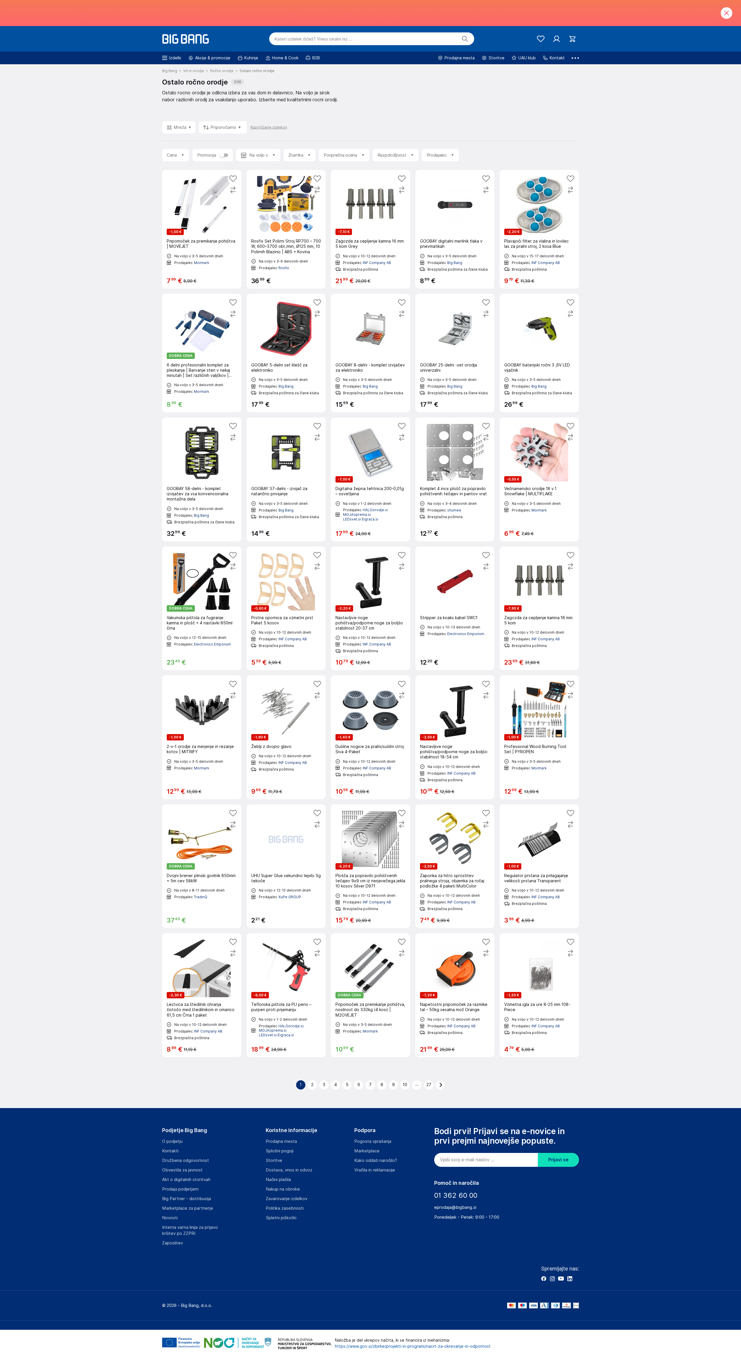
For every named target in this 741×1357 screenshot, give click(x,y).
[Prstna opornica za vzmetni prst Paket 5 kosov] (286, 608)
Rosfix (283, 268)
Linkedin (569, 1278)
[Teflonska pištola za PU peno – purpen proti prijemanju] (286, 995)
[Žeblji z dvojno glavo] (286, 737)
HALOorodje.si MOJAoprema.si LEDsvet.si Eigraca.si (365, 514)
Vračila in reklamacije (374, 1170)
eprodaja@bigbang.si (455, 1207)
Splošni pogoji (280, 1151)
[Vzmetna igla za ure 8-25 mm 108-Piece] (539, 995)
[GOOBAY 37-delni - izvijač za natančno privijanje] (286, 479)
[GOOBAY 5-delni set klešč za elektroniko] (286, 353)
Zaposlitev (172, 1243)
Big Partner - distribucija (186, 1198)
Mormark (201, 263)
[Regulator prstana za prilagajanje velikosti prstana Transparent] (539, 866)
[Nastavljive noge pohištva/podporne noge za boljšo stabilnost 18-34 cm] (455, 737)
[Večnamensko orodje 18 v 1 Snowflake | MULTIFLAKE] (539, 479)
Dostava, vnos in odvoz (289, 1170)
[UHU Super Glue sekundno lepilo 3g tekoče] (286, 866)
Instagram (552, 1278)
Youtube (561, 1278)
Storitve (274, 1160)
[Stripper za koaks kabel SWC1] (455, 608)
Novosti (170, 1217)
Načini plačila (278, 1179)
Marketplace (366, 1151)
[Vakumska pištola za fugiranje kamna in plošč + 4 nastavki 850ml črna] (201, 608)
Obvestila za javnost (182, 1170)
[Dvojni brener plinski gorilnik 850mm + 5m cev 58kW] (201, 866)
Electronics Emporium (212, 644)
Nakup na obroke (283, 1189)
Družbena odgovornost (185, 1160)
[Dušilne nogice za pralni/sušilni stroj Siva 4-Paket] (370, 737)
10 (405, 1084)
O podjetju (172, 1141)
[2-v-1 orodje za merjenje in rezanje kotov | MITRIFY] (201, 737)
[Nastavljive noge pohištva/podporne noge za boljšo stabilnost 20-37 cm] (370, 608)
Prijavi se (558, 1159)
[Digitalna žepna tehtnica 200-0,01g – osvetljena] (370, 479)
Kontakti (170, 1151)
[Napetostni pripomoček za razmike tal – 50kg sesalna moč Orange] (455, 995)
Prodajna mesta (281, 1141)
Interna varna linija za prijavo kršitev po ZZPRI (190, 1230)
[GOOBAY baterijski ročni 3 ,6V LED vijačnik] (539, 353)
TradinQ (200, 897)
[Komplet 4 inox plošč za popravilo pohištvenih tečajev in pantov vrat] (455, 479)
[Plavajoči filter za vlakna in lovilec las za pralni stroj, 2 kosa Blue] (539, 229)
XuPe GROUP (289, 897)
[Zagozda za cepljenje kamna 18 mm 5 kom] (539, 608)
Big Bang (454, 263)
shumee (454, 510)
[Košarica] (572, 38)
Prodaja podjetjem (180, 1189)
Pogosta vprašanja (372, 1141)
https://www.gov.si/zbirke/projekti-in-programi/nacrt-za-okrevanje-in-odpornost (413, 1346)
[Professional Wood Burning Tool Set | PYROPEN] (539, 737)
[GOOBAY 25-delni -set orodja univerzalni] (455, 353)
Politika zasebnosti (285, 1208)
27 (428, 1084)
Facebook (543, 1278)
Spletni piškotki (281, 1217)
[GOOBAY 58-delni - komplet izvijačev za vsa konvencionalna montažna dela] (201, 479)
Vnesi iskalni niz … (313, 39)
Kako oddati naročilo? (375, 1160)
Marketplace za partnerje (187, 1208)
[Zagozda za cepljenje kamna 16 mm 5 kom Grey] (370, 229)
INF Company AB (377, 263)
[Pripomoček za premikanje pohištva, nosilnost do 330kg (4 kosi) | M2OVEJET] (370, 995)
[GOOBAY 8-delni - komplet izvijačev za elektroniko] (370, 353)
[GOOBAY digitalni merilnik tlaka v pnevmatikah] (455, 229)
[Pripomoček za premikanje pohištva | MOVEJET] (201, 229)
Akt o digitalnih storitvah (186, 1179)
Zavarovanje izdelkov (286, 1198)
